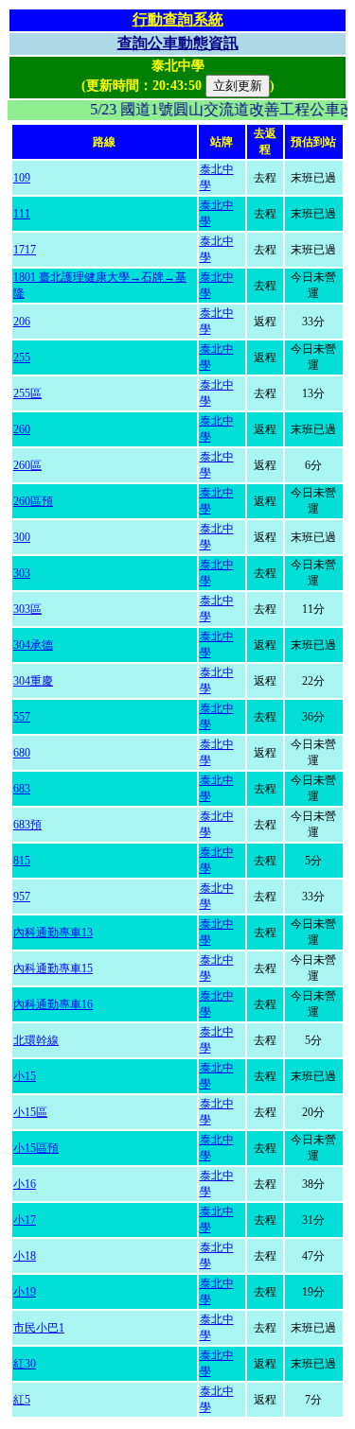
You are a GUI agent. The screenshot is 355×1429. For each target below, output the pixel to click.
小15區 (30, 1112)
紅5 (21, 1399)
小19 (24, 1291)
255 (21, 357)
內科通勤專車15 (53, 968)
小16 (24, 1184)
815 (21, 860)
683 (21, 788)
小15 (24, 1076)
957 (21, 896)
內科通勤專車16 (53, 1004)
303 (21, 573)
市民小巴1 (38, 1327)
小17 (24, 1220)
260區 (27, 465)
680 (21, 752)
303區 (27, 609)
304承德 (33, 645)
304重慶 (33, 681)
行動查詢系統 (178, 19)
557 (21, 716)
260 (21, 429)
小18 (24, 1256)
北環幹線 (36, 1040)
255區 (27, 393)
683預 (27, 824)
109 (21, 177)
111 (21, 213)
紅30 (24, 1363)
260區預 (33, 501)
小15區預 (36, 1148)
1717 (24, 249)
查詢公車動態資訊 (178, 43)
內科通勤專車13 (53, 932)
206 (21, 321)
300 (21, 537)
